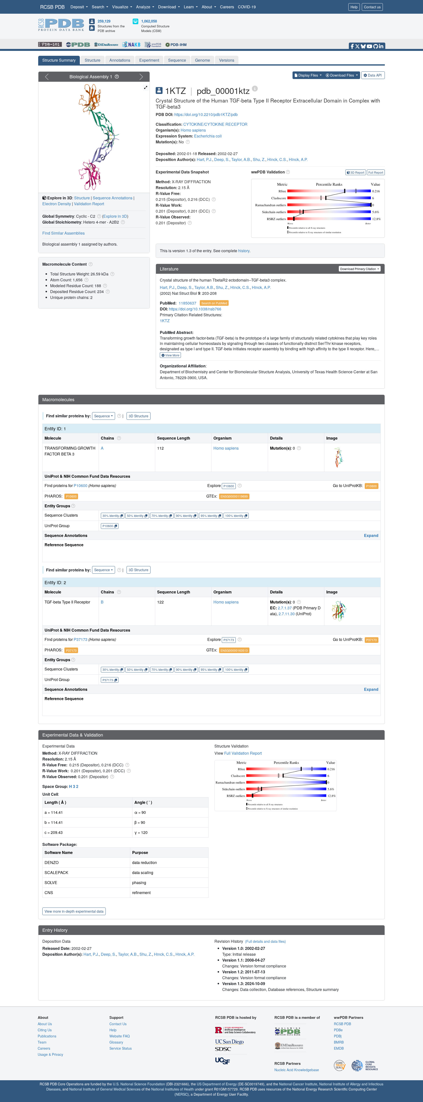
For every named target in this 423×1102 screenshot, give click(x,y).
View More (171, 355)
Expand (371, 535)
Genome (202, 60)
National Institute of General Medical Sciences (105, 1089)
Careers (227, 7)
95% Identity (209, 515)
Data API (375, 75)
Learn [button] (189, 7)
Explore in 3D (115, 216)
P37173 (80, 639)
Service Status (120, 1048)
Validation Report (89, 203)
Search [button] (98, 7)
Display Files (308, 75)
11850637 (187, 303)
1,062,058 (149, 21)
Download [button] (167, 7)
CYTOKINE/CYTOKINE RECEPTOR (215, 124)
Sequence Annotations (112, 198)
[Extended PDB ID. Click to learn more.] (255, 88)
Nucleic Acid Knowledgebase (296, 1069)
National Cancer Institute (298, 1083)
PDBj (337, 1036)
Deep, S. (221, 159)
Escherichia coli (208, 136)
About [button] (207, 7)
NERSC (182, 1094)
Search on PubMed (214, 303)
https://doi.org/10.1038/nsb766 (195, 309)
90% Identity (184, 515)
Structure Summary (59, 60)
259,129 (104, 21)
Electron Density (56, 203)
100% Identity (234, 515)
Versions (226, 60)
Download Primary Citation (358, 269)
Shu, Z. (259, 159)
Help (354, 6)
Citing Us (45, 1029)
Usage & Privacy (50, 1054)
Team (42, 1042)
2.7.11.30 (287, 613)
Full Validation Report (243, 753)
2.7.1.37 (285, 608)
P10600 (80, 485)
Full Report (375, 172)
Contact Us (118, 1023)
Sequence (177, 60)
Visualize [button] (120, 7)
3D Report (357, 172)
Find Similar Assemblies (63, 233)
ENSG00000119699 (234, 496)
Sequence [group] (102, 415)
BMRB (339, 1042)
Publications (47, 1036)
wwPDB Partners (348, 1017)
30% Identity (111, 515)
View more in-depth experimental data (74, 911)
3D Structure (138, 415)
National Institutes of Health (172, 1089)
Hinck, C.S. (277, 159)
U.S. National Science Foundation (139, 1083)
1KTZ (165, 320)
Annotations (119, 60)
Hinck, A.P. (298, 159)
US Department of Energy (217, 1083)
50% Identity (135, 515)
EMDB (339, 1048)
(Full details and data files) (265, 941)
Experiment (149, 60)
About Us (45, 1023)
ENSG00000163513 (234, 650)
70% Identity (160, 515)
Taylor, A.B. (241, 159)
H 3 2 (73, 786)
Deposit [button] (77, 7)
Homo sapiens (193, 130)
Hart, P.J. (204, 159)
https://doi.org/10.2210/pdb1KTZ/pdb (206, 114)
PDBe (338, 1029)
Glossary (116, 1042)
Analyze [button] (143, 7)
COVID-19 (247, 7)
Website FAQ (119, 1036)
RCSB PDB (52, 6)
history (243, 250)
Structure (92, 60)
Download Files (342, 75)
